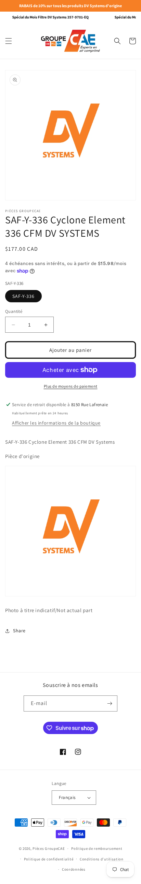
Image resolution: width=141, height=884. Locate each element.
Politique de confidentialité (49, 859)
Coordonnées (74, 869)
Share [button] (19, 630)
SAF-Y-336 (23, 296)
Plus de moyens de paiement (71, 386)
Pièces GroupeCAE (49, 848)
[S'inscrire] (109, 703)
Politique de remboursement (96, 848)
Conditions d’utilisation (102, 859)
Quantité (13, 311)
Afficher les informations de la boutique (56, 423)
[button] (8, 41)
